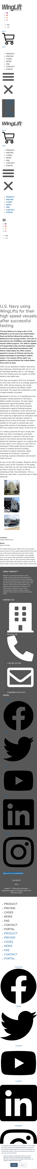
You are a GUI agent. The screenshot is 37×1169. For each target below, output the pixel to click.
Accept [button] (14, 1165)
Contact (10, 67)
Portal (9, 69)
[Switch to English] (7, 13)
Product (10, 54)
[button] (8, 83)
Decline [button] (23, 1165)
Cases (9, 59)
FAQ (7, 64)
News (8, 61)
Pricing (9, 56)
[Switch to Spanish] (7, 18)
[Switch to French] (7, 20)
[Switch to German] (7, 15)
